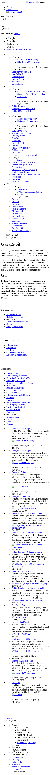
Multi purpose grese (14, 326)
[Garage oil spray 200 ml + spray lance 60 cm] (30, 528)
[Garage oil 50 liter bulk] (25, 651)
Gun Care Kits (18, 228)
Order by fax (17, 759)
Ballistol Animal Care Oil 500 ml (31, 92)
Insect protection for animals (23, 108)
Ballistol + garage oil (20, 571)
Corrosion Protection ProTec (24, 162)
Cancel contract (18, 771)
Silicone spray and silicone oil (24, 155)
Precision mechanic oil (21, 133)
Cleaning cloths (18, 136)
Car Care (15, 138)
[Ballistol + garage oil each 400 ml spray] (29, 583)
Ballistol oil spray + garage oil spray (27, 552)
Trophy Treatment (19, 223)
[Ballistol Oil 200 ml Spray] (28, 62)
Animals (11, 41)
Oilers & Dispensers (20, 182)
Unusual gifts (17, 84)
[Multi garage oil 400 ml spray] (23, 462)
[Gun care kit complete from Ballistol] (33, 194)
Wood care (16, 177)
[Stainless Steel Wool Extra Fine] (21, 634)
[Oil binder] (17, 694)
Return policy (17, 762)
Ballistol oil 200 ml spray (27, 60)
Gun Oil (15, 201)
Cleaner (15, 145)
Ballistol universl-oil (14, 317)
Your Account (12, 9)
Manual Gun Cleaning (21, 230)
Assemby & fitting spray (16, 355)
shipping (17, 33)
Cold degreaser (18, 150)
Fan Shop (16, 81)
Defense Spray (18, 79)
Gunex (9, 324)
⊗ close (18, 57)
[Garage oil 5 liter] (20, 487)
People (11, 38)
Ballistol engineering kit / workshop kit (28, 588)
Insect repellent (18, 76)
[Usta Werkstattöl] (14, 12)
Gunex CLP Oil (18, 143)
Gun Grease (17, 204)
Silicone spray (12, 345)
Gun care (11, 46)
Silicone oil (11, 347)
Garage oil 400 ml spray (22, 450)
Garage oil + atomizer (21, 496)
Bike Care (16, 179)
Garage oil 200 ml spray (27, 119)
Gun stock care (18, 216)
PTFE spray (11, 350)
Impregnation (17, 160)
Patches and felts (19, 209)
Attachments (17, 213)
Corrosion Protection (15, 352)
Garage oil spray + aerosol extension (27, 513)
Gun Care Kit (23, 189)
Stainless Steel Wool (20, 622)
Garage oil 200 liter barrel (22, 661)
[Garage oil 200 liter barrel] (23, 673)
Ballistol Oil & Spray (20, 131)
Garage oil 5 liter (19, 472)
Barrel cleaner (17, 206)
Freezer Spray (17, 167)
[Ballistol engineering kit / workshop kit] (29, 600)
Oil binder (16, 682)
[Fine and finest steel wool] (19, 617)
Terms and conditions (21, 767)
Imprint (15, 769)
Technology (12, 44)
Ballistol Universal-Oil (21, 72)
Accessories (17, 226)
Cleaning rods (17, 211)
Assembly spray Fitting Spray (24, 169)
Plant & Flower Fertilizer (19, 49)
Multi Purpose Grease (21, 172)
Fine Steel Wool (18, 605)
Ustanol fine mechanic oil (17, 322)
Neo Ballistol (17, 74)
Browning (16, 153)
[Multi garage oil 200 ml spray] (28, 121)
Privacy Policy (18, 764)
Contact (9, 7)
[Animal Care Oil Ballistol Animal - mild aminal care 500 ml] (33, 96)
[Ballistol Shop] (30, 2)
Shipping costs (18, 757)
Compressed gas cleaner (22, 165)
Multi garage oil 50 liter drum (24, 639)
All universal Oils (13, 314)
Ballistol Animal (18, 106)
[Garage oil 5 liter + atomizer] (24, 508)
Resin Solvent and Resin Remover (26, 174)
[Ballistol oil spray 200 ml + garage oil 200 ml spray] (30, 566)
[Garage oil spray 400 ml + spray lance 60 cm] (30, 547)
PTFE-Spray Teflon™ (21, 148)
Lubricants (16, 140)
